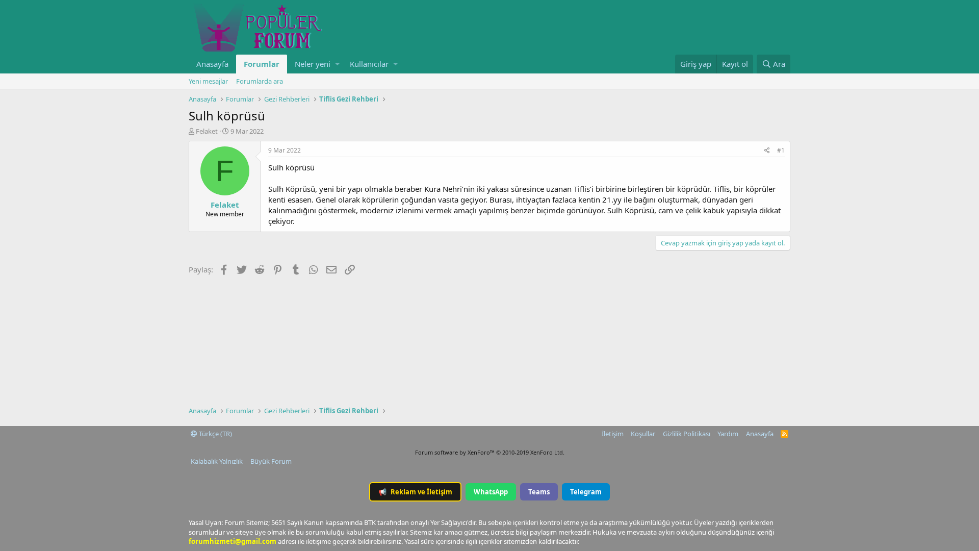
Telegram (586, 491)
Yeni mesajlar (208, 81)
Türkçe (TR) (214, 433)
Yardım (727, 433)
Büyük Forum (271, 461)
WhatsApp (491, 491)
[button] (337, 64)
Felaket (207, 131)
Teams (539, 491)
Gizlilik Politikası (686, 433)
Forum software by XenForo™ (489, 452)
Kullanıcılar (369, 64)
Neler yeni (312, 64)
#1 (781, 150)
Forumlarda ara (259, 81)
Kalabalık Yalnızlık (217, 461)
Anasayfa (212, 64)
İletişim (613, 433)
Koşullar (643, 433)
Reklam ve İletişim (415, 491)
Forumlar (261, 64)
